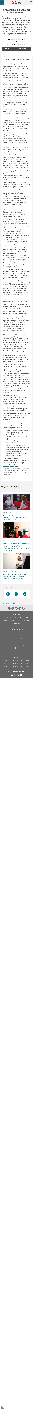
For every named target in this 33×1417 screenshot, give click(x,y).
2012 (27, 666)
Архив (16, 657)
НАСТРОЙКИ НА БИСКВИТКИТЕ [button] (16, 44)
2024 (16, 660)
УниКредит (10, 636)
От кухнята (25, 617)
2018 (22, 663)
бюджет (19, 648)
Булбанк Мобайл (24, 642)
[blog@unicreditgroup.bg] (23, 608)
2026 (5, 660)
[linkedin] (24, 594)
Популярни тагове (16, 630)
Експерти (16, 617)
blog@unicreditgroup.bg (11, 603)
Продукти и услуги (9, 620)
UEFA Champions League (10, 642)
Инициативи (25, 620)
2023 (22, 660)
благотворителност (9, 648)
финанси (18, 636)
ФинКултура (16, 623)
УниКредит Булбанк (14, 633)
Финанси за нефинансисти (10, 639)
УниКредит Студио (20, 651)
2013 (22, 666)
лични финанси (26, 633)
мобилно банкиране (25, 639)
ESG (25, 636)
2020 (11, 663)
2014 (16, 666)
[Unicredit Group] (16, 675)
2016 (5, 666)
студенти (23, 645)
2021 (5, 663)
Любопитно (8, 617)
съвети (4, 633)
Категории (16, 614)
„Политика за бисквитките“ (17, 35)
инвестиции (10, 645)
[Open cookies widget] (2, 1408)
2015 (11, 666)
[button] (31, 2)
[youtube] (16, 594)
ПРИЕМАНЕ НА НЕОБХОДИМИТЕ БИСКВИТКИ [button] (16, 40)
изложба (26, 648)
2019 (16, 663)
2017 (27, 663)
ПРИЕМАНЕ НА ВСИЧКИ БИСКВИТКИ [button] (16, 49)
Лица (18, 620)
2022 (27, 660)
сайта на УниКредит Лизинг (14, 465)
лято (17, 645)
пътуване (10, 651)
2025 (11, 660)
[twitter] (8, 594)
